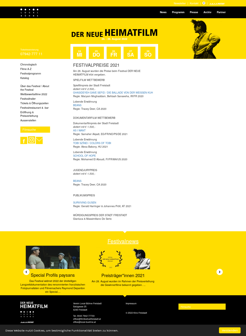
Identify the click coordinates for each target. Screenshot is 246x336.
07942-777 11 (31, 53)
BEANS (77, 105)
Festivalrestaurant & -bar (34, 107)
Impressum (131, 303)
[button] (25, 270)
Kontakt (194, 3)
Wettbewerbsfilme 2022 (33, 94)
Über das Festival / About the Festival (34, 87)
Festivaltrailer (28, 98)
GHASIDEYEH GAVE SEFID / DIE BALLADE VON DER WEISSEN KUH (113, 92)
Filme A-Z (26, 69)
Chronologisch (28, 64)
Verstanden (230, 330)
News (163, 12)
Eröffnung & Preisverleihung (29, 114)
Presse (194, 12)
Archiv (207, 12)
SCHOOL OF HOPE (84, 155)
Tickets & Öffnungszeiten (34, 103)
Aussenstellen (28, 120)
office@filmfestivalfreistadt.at (87, 318)
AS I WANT (79, 130)
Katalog (24, 78)
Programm (178, 12)
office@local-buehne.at (84, 321)
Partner (221, 12)
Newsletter (180, 3)
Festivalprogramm (30, 73)
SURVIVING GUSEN (84, 202)
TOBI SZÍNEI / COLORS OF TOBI (92, 143)
